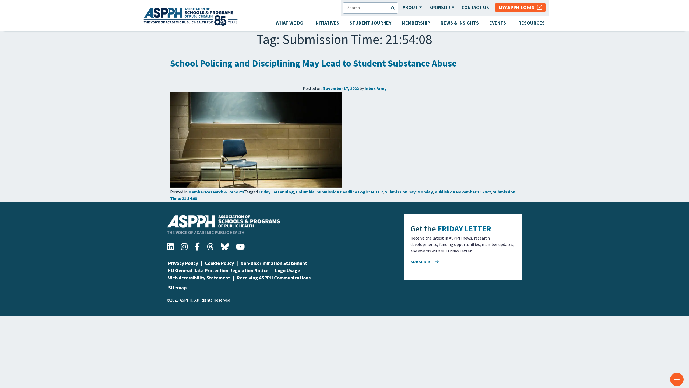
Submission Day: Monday (409, 192)
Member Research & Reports (216, 192)
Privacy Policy (183, 263)
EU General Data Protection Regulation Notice (218, 270)
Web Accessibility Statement (199, 278)
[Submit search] (394, 8)
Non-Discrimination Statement (274, 263)
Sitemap (177, 288)
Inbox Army (375, 88)
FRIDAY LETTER (464, 228)
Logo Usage (287, 270)
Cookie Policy (219, 263)
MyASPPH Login (518, 7)
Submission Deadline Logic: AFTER (350, 192)
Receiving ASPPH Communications (274, 278)
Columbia (305, 192)
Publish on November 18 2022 (463, 192)
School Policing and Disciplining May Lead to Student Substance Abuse (313, 63)
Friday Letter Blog (276, 192)
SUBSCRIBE (422, 261)
